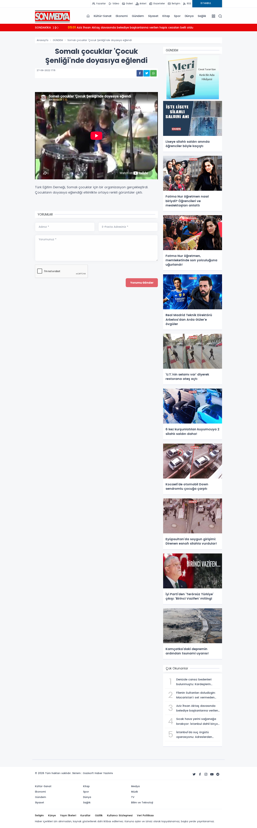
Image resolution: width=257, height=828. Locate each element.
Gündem (138, 16)
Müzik (134, 791)
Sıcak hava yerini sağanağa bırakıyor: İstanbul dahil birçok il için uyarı (122, 27)
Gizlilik (99, 815)
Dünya (189, 16)
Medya (135, 786)
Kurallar (85, 815)
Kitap (166, 16)
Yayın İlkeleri (68, 815)
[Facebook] (200, 774)
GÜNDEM (58, 40)
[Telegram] (218, 774)
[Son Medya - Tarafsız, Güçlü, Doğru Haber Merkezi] (52, 16)
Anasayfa (42, 40)
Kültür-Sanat (103, 16)
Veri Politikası (145, 815)
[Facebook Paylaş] (140, 73)
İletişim (39, 815)
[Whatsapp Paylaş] (153, 73)
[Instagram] (206, 774)
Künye (52, 815)
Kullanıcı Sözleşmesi (120, 815)
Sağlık (202, 16)
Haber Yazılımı (104, 773)
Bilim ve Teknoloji (142, 802)
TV (132, 797)
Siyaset (153, 16)
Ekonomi (122, 16)
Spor (177, 16)
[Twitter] (194, 774)
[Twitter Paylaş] (146, 73)
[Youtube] (212, 774)
